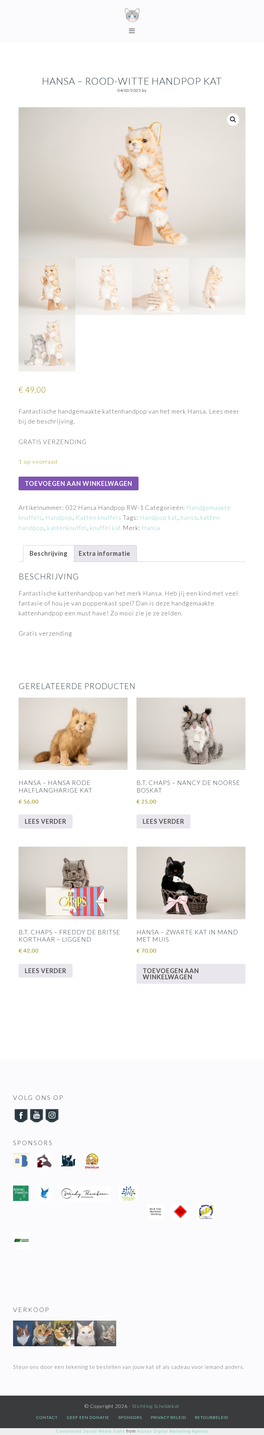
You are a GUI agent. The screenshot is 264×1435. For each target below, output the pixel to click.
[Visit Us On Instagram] (51, 1121)
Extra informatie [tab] (104, 553)
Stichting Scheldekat (132, 15)
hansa (188, 517)
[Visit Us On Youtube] (36, 1121)
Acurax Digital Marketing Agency (172, 1431)
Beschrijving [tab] (49, 553)
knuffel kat (105, 527)
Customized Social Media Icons (90, 1431)
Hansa (151, 527)
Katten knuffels (98, 517)
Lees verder (45, 821)
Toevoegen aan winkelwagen (78, 483)
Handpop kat (158, 517)
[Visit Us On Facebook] (21, 1121)
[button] (233, 119)
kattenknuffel (67, 527)
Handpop (59, 517)
